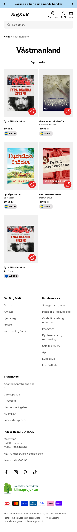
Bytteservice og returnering (52, 337)
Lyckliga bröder (12, 194)
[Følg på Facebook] (6, 472)
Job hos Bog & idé (15, 331)
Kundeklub (48, 358)
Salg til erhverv (51, 346)
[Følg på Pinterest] (25, 472)
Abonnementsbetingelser (19, 386)
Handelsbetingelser (16, 407)
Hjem (7, 36)
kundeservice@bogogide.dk (27, 453)
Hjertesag (10, 318)
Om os (8, 305)
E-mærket (10, 401)
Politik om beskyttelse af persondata (22, 517)
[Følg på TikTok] (34, 472)
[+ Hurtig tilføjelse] (32, 111)
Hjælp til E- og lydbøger (56, 311)
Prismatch (48, 329)
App (44, 352)
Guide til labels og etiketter (53, 320)
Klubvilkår (10, 413)
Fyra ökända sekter (15, 121)
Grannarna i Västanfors (52, 121)
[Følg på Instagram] (15, 472)
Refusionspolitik (52, 517)
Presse (8, 324)
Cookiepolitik (12, 394)
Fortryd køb (49, 365)
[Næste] (72, 4)
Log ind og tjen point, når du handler (38, 4)
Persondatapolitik (15, 420)
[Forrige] (4, 4)
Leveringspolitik (35, 521)
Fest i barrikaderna (50, 194)
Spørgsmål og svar (53, 305)
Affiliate (8, 311)
